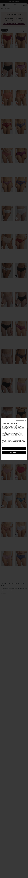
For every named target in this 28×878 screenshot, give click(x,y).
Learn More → (14, 448)
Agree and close (14, 452)
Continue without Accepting (21, 420)
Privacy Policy (7, 444)
